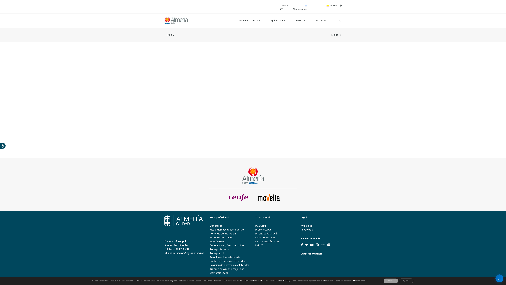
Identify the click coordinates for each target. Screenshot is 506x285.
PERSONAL (260, 225)
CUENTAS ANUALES (265, 237)
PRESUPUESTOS (263, 229)
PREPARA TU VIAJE (248, 20)
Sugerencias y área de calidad (227, 245)
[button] (302, 244)
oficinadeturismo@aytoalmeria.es (184, 253)
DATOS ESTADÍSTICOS (267, 241)
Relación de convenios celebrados (229, 265)
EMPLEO (259, 245)
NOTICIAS (321, 20)
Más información (360, 281)
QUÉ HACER (277, 20)
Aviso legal (307, 225)
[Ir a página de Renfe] (238, 197)
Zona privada (217, 253)
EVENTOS (301, 20)
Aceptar (391, 281)
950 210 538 (182, 249)
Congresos (216, 225)
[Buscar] (340, 20)
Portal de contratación (223, 233)
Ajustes (406, 281)
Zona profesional (219, 249)
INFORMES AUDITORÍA (266, 233)
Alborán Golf (217, 241)
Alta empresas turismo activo (227, 229)
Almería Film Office (221, 237)
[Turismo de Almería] (176, 20)
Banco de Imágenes (311, 253)
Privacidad (307, 229)
